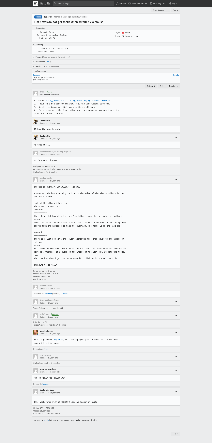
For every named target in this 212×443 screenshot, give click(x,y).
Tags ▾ (162, 86)
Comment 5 (44, 288)
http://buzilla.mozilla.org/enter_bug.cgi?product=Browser (77, 100)
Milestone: (42, 52)
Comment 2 (44, 139)
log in (46, 420)
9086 (46, 349)
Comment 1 (44, 123)
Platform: (43, 38)
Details (176, 75)
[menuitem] (121, 3)
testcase (36, 75)
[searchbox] (83, 3)
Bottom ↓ (151, 86)
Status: (44, 49)
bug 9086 (58, 340)
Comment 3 (44, 154)
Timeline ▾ (173, 86)
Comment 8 (44, 393)
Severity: (129, 36)
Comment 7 (44, 372)
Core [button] (51, 32)
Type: (118, 33)
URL (48, 62)
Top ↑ (175, 434)
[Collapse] (176, 93)
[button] (173, 3)
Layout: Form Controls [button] (59, 35)
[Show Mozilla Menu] (35, 3)
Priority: (116, 36)
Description (44, 94)
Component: (42, 35)
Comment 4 (44, 181)
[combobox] (83, 3)
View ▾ (175, 10)
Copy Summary (159, 10)
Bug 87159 (48, 17)
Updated (43, 303)
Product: (43, 32)
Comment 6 (44, 334)
